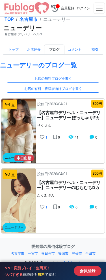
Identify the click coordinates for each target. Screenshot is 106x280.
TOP (9, 19)
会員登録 (67, 8)
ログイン (83, 8)
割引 (95, 50)
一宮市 (33, 253)
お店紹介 (34, 50)
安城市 (63, 253)
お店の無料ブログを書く (53, 78)
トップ (13, 50)
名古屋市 (29, 19)
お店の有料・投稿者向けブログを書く (53, 88)
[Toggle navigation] (99, 8)
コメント (74, 50)
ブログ (54, 50)
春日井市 (48, 253)
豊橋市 (77, 253)
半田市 (90, 253)
